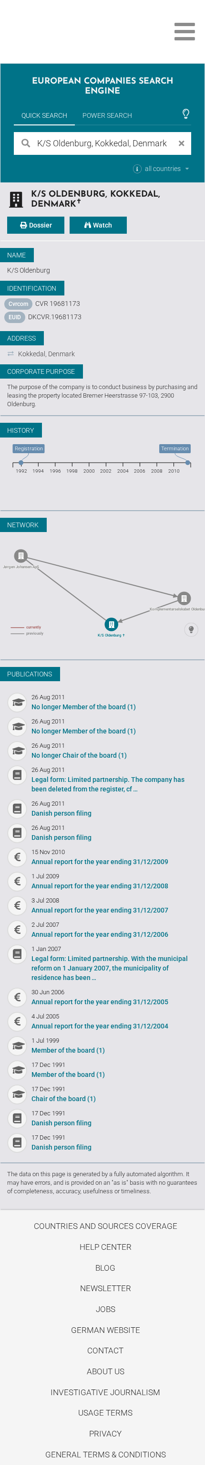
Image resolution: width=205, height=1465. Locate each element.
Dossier (40, 225)
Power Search (107, 115)
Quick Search (44, 115)
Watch (102, 225)
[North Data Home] (61, 31)
